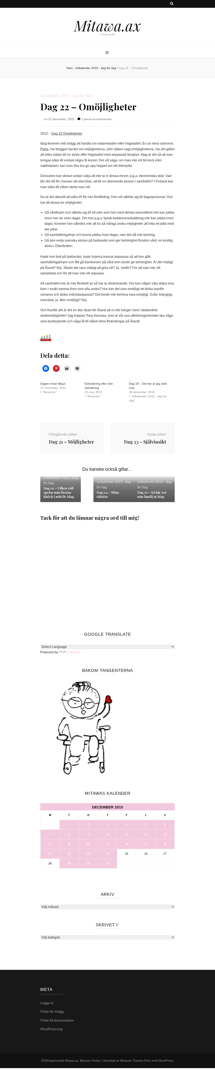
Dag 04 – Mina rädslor (108, 494)
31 (107, 863)
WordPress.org (51, 1029)
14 (50, 844)
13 (165, 834)
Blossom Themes (131, 1060)
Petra (44, 149)
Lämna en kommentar (97, 119)
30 (88, 863)
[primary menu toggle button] (108, 53)
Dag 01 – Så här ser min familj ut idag (151, 494)
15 (69, 844)
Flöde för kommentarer (57, 1020)
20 (165, 844)
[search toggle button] (171, 4)
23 (88, 853)
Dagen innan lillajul (52, 383)
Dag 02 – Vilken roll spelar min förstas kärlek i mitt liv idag (59, 492)
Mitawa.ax (107, 25)
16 (88, 844)
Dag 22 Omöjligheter (66, 133)
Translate (74, 652)
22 (69, 853)
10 (107, 834)
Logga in (46, 1003)
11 (126, 834)
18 (126, 844)
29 (69, 863)
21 (50, 853)
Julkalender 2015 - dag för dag (66, 96)
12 (146, 834)
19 (146, 844)
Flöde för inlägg (52, 1011)
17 (107, 844)
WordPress (166, 1060)
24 (107, 853)
